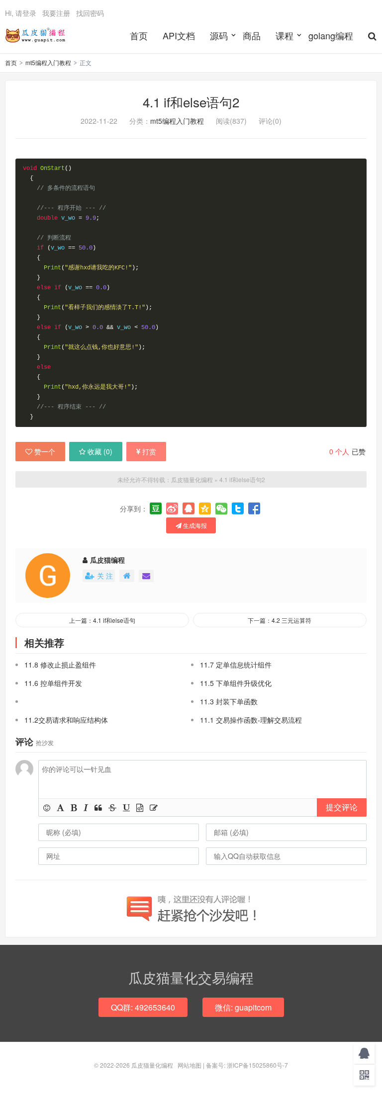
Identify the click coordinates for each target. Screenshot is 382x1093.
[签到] (154, 807)
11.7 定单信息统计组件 (236, 665)
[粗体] (74, 807)
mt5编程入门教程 (48, 62)
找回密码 (90, 13)
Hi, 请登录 (20, 13)
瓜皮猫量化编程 (35, 35)
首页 (139, 35)
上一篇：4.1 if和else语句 (102, 620)
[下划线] (126, 807)
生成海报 (194, 525)
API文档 (179, 35)
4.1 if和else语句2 (191, 101)
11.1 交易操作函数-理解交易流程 (251, 720)
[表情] (46, 807)
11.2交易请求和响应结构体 (66, 720)
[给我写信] (146, 576)
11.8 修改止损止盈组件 (60, 665)
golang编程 (330, 35)
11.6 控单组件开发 (53, 683)
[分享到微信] (221, 508)
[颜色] (60, 807)
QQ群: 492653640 (143, 1007)
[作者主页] (126, 576)
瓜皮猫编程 (107, 560)
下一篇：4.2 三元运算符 (279, 620)
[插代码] (139, 807)
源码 (219, 35)
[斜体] (86, 807)
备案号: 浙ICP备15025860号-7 (247, 1065)
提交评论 (342, 807)
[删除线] (112, 807)
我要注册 (56, 13)
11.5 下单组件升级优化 (236, 683)
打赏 (149, 451)
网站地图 (189, 1065)
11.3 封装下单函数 (229, 701)
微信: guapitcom (243, 1007)
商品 (252, 35)
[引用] (98, 807)
